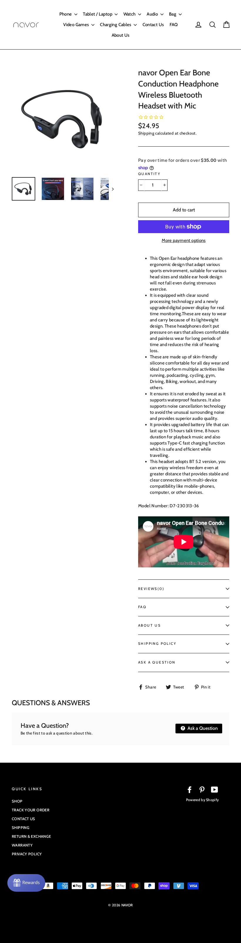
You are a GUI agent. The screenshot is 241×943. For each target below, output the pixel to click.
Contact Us (153, 24)
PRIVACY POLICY (27, 854)
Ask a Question (202, 728)
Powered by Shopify (202, 800)
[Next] (112, 189)
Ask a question (156, 662)
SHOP (17, 801)
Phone (66, 14)
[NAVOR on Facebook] (189, 789)
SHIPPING (20, 827)
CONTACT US (23, 818)
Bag (173, 14)
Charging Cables (116, 24)
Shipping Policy (157, 643)
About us (149, 625)
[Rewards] (26, 883)
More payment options (184, 240)
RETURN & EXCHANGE (31, 836)
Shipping (146, 133)
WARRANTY (22, 845)
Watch (130, 14)
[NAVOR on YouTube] (214, 789)
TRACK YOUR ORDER (30, 810)
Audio (153, 14)
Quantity (149, 174)
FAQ (174, 24)
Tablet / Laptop (98, 14)
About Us (121, 35)
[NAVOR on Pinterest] (201, 789)
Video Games (76, 24)
